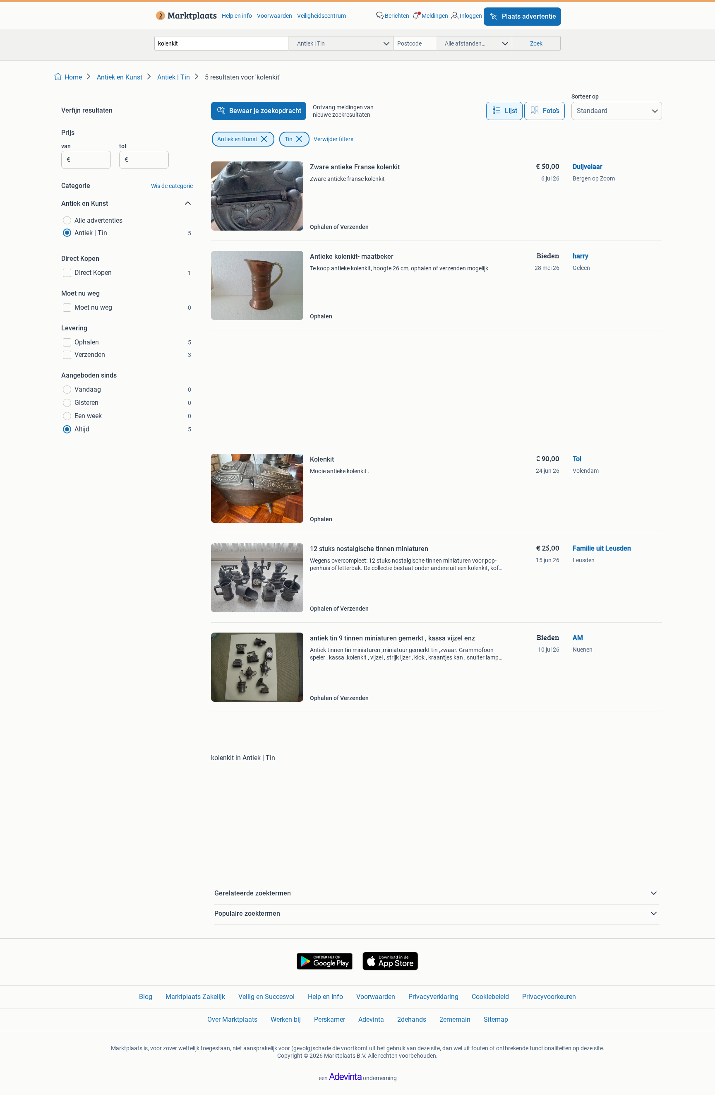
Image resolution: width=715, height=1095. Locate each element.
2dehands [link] (411, 1019)
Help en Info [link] (325, 997)
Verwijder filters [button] (333, 139)
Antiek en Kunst (237, 139)
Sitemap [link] (496, 1019)
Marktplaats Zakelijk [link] (195, 997)
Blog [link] (145, 997)
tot (123, 146)
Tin (289, 139)
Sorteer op (585, 96)
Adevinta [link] (371, 1019)
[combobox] (221, 43)
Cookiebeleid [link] (490, 997)
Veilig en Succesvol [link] (266, 997)
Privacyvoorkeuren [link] (549, 997)
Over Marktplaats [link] (232, 1019)
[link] (184, 16)
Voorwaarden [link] (274, 15)
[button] (429, 16)
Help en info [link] (237, 15)
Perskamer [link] (329, 1019)
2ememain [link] (454, 1019)
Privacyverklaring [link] (433, 997)
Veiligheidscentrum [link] (321, 15)
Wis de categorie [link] (172, 186)
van (66, 146)
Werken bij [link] (286, 1019)
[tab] (504, 111)
